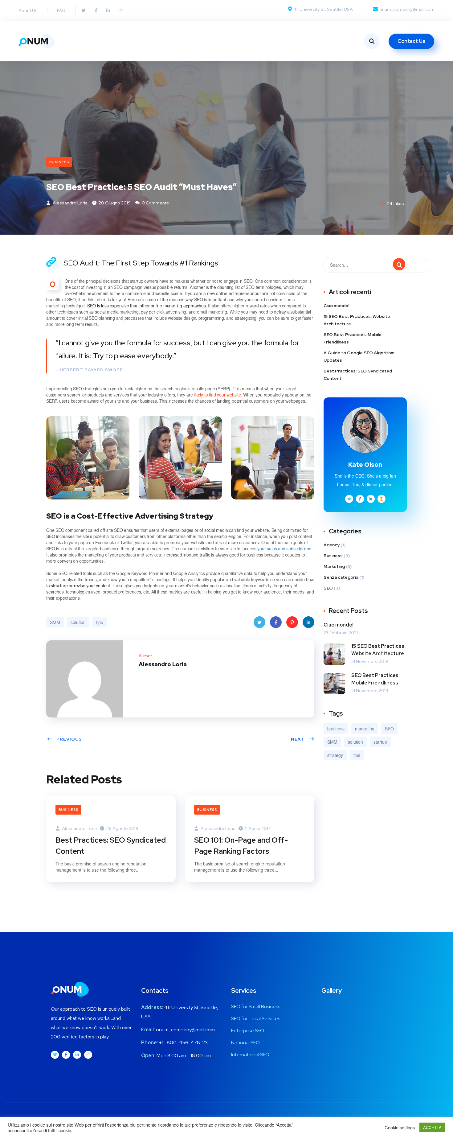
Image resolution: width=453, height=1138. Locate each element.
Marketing (334, 566)
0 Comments (155, 203)
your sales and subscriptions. (284, 548)
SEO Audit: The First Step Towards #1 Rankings (140, 263)
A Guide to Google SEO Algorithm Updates (359, 356)
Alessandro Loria (70, 203)
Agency (332, 545)
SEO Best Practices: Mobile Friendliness (353, 338)
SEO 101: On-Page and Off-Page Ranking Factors (241, 845)
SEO (328, 588)
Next (298, 739)
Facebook (276, 622)
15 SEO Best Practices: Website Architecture (357, 320)
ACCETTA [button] (432, 1127)
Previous (69, 739)
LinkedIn (308, 622)
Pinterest (292, 622)
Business (59, 161)
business (336, 728)
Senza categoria (341, 577)
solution (78, 622)
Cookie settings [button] (400, 1127)
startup (380, 742)
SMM (55, 622)
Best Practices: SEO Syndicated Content (110, 845)
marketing (364, 728)
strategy (335, 755)
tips (99, 622)
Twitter (259, 622)
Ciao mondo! (336, 305)
